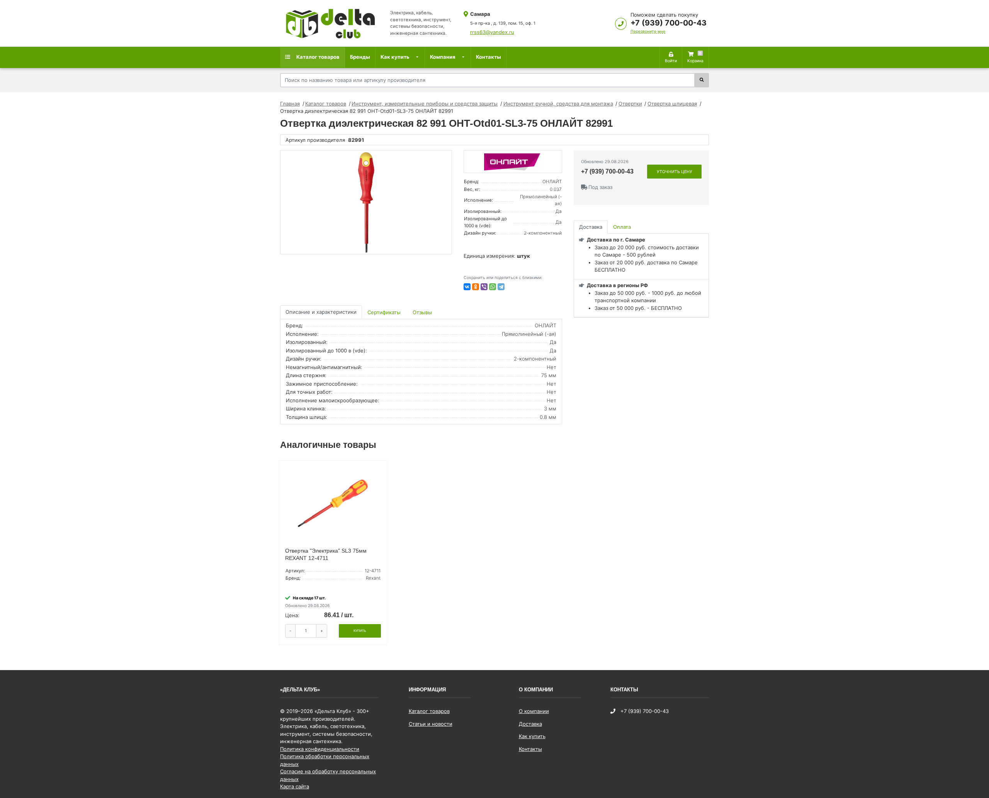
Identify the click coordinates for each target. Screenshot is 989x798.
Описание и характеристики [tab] (321, 312)
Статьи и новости (430, 724)
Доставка (530, 724)
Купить (359, 631)
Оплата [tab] (622, 227)
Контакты (488, 57)
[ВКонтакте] (467, 286)
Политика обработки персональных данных (324, 760)
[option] (366, 202)
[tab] (384, 312)
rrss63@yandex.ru (492, 32)
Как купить (395, 57)
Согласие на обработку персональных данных (328, 775)
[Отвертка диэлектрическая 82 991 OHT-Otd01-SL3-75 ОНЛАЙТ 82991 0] (366, 202)
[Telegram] (501, 286)
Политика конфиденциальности (319, 749)
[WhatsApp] (492, 286)
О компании (534, 711)
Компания (442, 57)
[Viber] (484, 286)
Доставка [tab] (590, 227)
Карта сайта (294, 786)
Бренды (360, 57)
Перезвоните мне (647, 31)
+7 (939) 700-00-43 (668, 22)
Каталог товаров (317, 57)
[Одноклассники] (475, 286)
